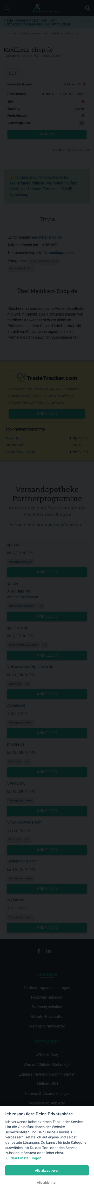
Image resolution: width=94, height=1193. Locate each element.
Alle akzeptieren (47, 1170)
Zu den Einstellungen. (23, 1158)
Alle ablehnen (47, 1182)
